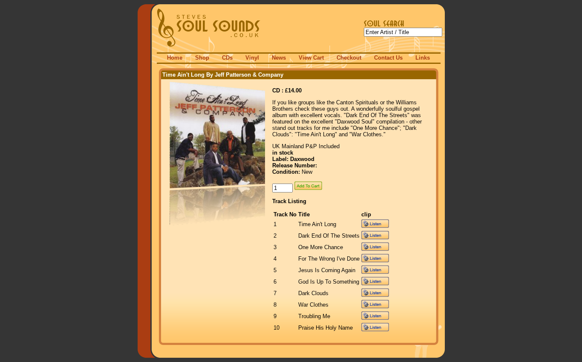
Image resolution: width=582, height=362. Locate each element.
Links (422, 58)
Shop (202, 58)
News (279, 58)
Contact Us (388, 58)
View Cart (311, 58)
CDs (227, 58)
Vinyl (252, 58)
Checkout (349, 58)
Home (174, 58)
